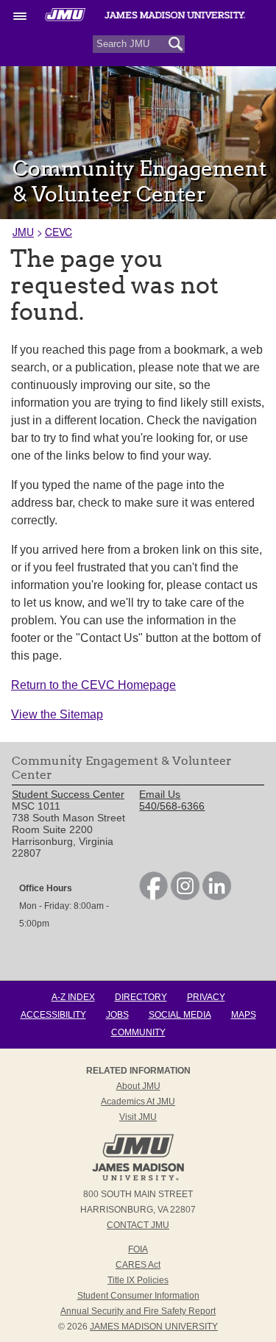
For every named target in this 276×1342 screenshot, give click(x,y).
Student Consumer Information (138, 1296)
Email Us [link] (159, 794)
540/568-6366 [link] (172, 806)
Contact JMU (138, 1225)
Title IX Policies (138, 1280)
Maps (243, 1015)
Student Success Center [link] (68, 794)
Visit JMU (138, 1117)
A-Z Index (73, 997)
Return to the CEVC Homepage (93, 685)
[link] (153, 896)
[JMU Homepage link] (138, 1179)
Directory (141, 997)
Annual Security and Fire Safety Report (138, 1311)
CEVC (58, 231)
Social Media (180, 1015)
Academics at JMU (138, 1101)
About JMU (138, 1086)
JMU (23, 231)
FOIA (138, 1249)
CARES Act (138, 1265)
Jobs (117, 1015)
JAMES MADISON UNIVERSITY (154, 1326)
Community (138, 1032)
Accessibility (53, 1015)
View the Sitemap (57, 714)
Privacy (206, 997)
